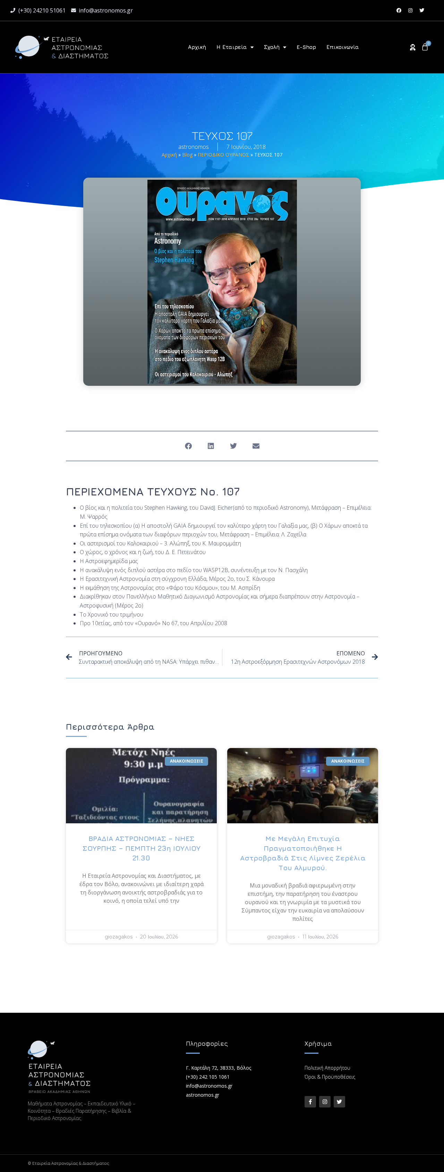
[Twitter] (422, 10)
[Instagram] (410, 10)
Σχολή (272, 47)
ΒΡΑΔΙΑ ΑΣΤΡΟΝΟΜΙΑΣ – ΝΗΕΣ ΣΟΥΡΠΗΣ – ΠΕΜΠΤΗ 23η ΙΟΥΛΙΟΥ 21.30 (141, 848)
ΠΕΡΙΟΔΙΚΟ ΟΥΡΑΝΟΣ (223, 154)
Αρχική (197, 47)
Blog (187, 154)
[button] (188, 446)
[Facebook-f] (310, 1101)
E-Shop (306, 47)
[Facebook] (399, 10)
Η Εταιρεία (231, 47)
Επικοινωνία (342, 47)
